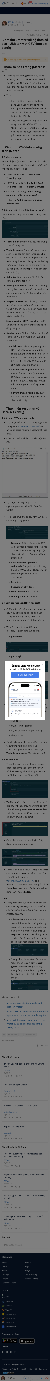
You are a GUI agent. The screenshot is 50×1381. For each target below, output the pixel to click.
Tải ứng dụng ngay (25, 675)
